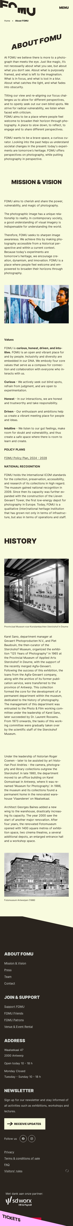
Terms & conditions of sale (22, 1158)
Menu (64, 8)
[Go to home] (17, 9)
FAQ (7, 1164)
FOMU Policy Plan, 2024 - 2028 (25, 458)
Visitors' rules (13, 1171)
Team (8, 976)
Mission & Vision (15, 963)
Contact (9, 983)
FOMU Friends (13, 1013)
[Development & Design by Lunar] (67, 1170)
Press (8, 970)
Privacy (9, 1152)
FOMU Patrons (14, 1020)
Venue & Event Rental (18, 1026)
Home (7, 20)
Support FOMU (14, 1006)
